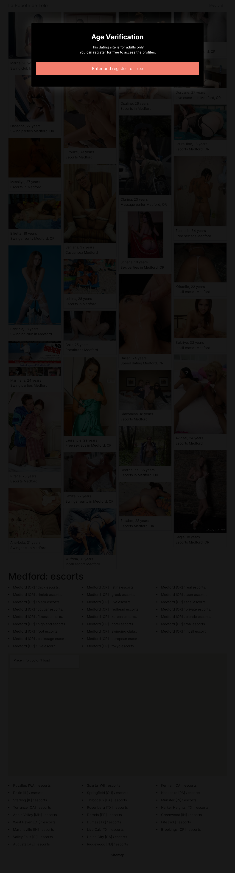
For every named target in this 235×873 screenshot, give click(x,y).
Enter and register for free (117, 68)
